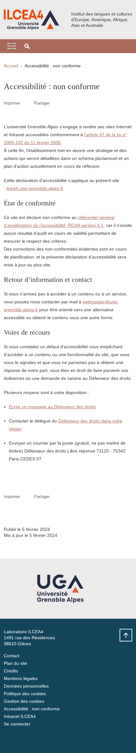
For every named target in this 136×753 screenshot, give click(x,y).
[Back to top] (126, 635)
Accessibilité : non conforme (32, 708)
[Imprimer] (27, 103)
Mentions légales (21, 678)
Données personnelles (26, 686)
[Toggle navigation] (11, 46)
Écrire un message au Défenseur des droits (52, 406)
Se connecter (17, 723)
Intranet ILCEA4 (20, 716)
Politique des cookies (25, 693)
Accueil (11, 65)
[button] (26, 46)
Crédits (11, 670)
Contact (11, 655)
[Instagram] (24, 739)
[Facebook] (8, 739)
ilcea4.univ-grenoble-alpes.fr (34, 188)
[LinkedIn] (40, 739)
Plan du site (15, 663)
